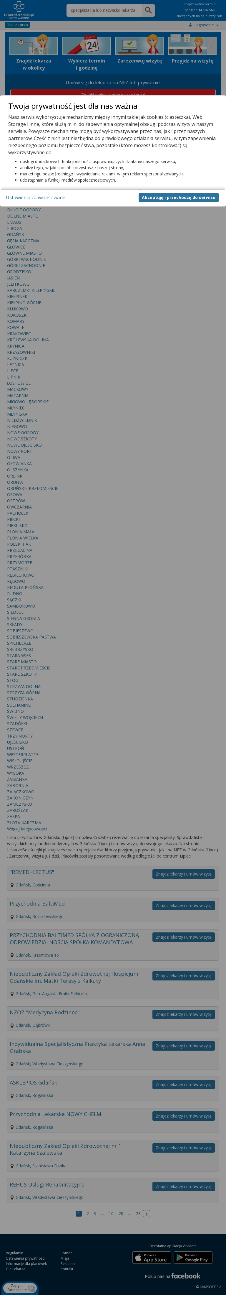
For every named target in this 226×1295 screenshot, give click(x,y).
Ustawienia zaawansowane (35, 197)
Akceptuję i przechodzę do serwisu (178, 197)
